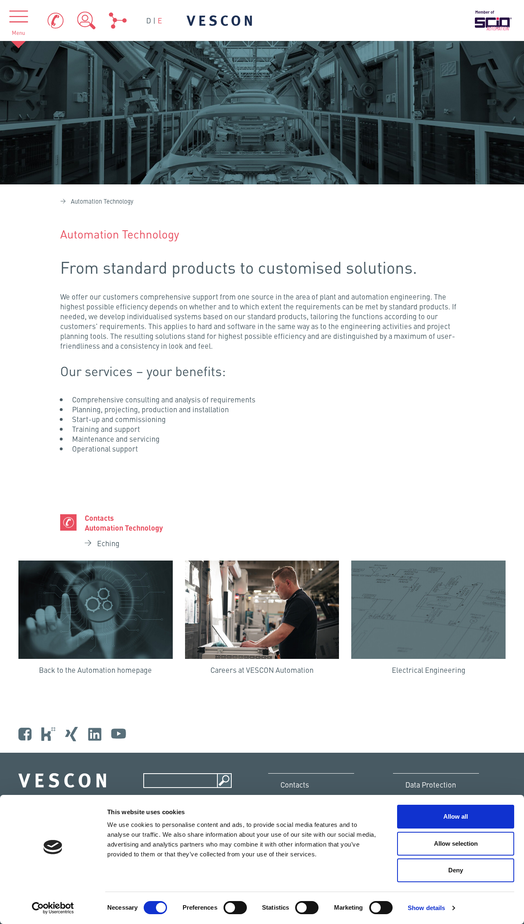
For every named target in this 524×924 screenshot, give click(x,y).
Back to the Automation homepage (95, 670)
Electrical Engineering (428, 670)
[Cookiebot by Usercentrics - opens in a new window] (53, 908)
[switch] (235, 907)
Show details (426, 907)
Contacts (294, 784)
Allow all (455, 816)
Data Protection (430, 784)
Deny (455, 870)
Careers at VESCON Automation (262, 670)
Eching (107, 543)
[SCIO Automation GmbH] (493, 21)
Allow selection (456, 843)
